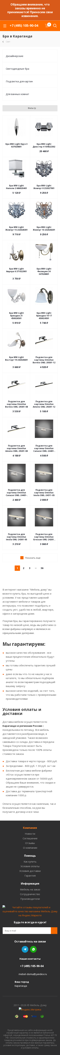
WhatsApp (33, 949)
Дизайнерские (14, 56)
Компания (30, 828)
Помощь (30, 855)
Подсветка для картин (19, 81)
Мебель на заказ (30, 889)
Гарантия (30, 875)
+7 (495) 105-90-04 (24, 25)
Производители (30, 898)
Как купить (30, 861)
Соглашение (30, 838)
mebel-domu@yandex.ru (33, 974)
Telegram (25, 949)
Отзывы (30, 843)
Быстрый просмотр (16, 140)
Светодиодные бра (17, 68)
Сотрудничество (30, 894)
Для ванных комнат (17, 94)
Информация (30, 883)
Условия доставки (30, 871)
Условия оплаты (30, 866)
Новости (30, 833)
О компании (30, 847)
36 (42, 568)
